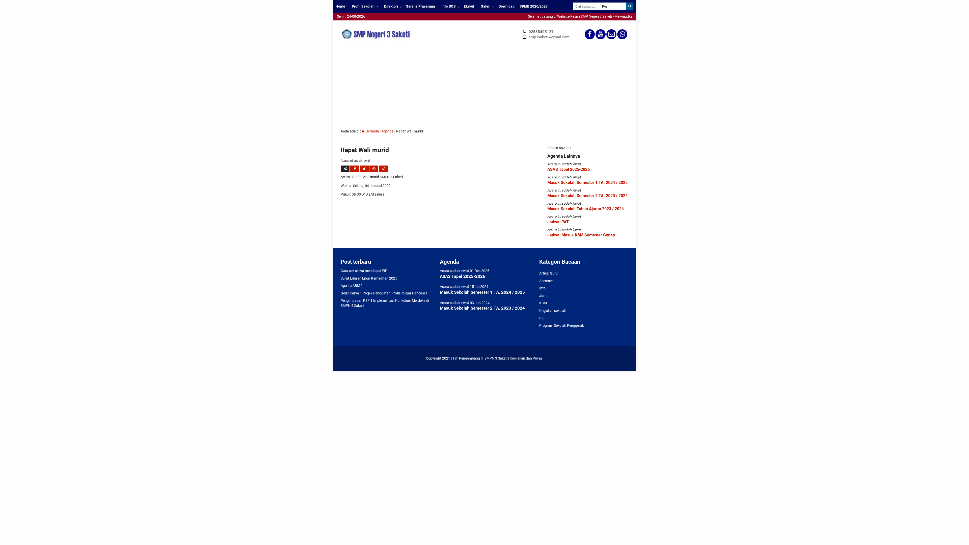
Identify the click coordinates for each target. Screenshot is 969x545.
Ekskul (469, 6)
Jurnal (544, 296)
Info (542, 288)
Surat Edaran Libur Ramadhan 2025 (369, 278)
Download (507, 6)
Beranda (372, 131)
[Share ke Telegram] (383, 169)
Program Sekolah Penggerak (561, 325)
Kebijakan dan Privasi (526, 358)
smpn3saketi (343, 23)
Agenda (388, 131)
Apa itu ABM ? (352, 286)
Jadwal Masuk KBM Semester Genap (581, 235)
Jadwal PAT (558, 222)
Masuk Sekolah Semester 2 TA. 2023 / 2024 (587, 195)
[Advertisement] (484, 87)
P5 (541, 318)
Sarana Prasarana (420, 6)
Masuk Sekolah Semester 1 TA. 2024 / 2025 (587, 182)
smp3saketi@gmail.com (549, 37)
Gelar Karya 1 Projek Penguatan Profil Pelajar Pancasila (384, 293)
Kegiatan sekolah (552, 311)
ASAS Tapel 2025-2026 (568, 169)
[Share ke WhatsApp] (374, 169)
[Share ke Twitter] (364, 169)
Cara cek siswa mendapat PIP (364, 271)
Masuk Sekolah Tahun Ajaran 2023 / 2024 (585, 208)
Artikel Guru (548, 273)
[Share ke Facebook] (355, 169)
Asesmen (546, 281)
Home (340, 6)
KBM (543, 303)
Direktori (391, 6)
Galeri (486, 6)
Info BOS (449, 6)
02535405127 (541, 32)
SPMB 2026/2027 (534, 6)
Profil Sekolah (363, 6)
